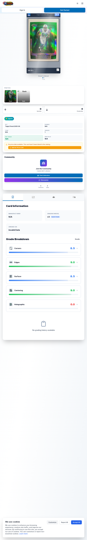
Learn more (23, 534)
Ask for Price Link (17, 147)
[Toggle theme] (77, 3)
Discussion (44, 180)
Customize (52, 522)
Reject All (64, 522)
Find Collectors (45, 175)
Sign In (22, 10)
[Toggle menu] (82, 3)
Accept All (76, 522)
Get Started (64, 10)
